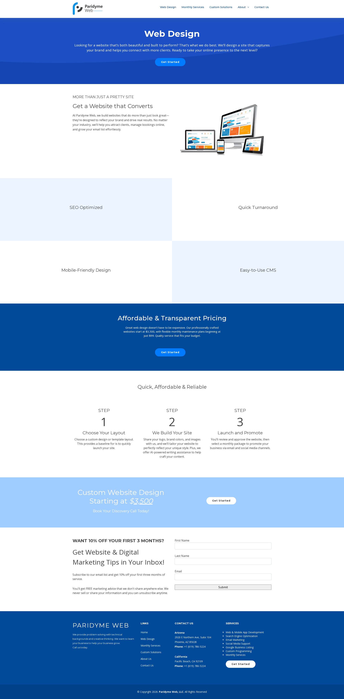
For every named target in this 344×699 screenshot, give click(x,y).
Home (144, 632)
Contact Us (261, 7)
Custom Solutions (220, 7)
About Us (146, 658)
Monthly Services (192, 7)
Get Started (170, 62)
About (242, 7)
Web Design (168, 7)
